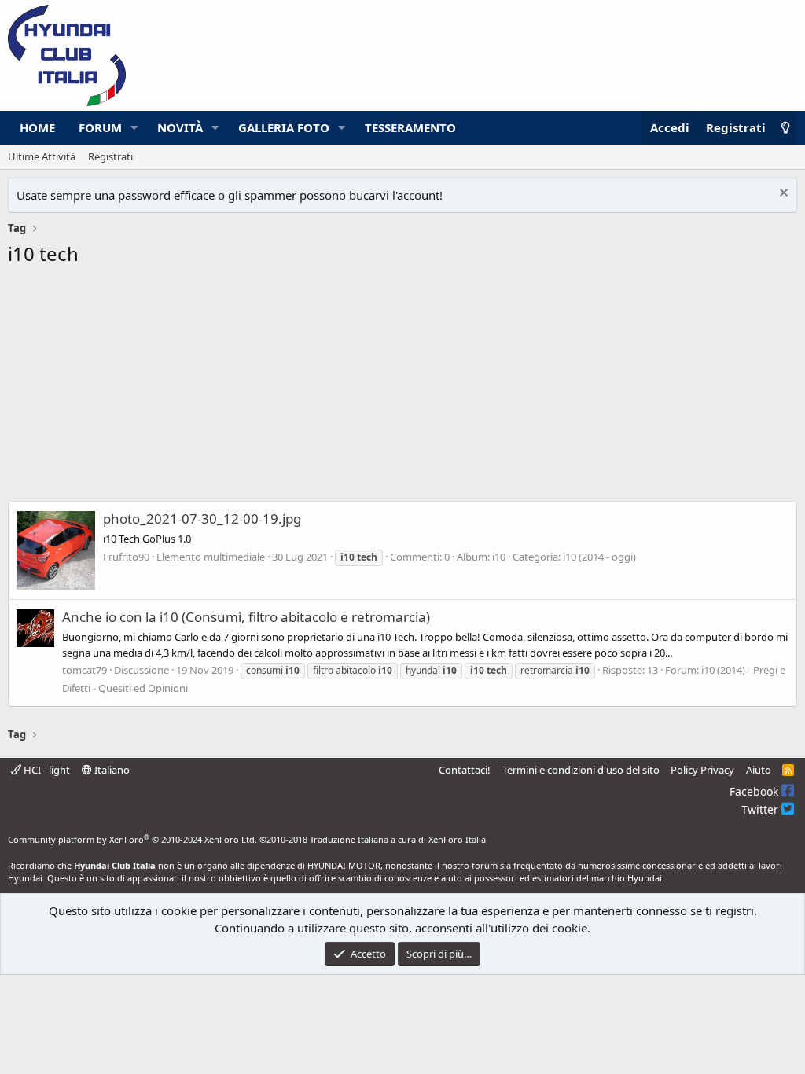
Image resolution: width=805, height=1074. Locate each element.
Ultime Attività (41, 156)
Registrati (110, 156)
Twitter (761, 809)
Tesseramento (410, 127)
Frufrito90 (126, 557)
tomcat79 (84, 670)
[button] (134, 128)
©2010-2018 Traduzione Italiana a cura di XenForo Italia (372, 839)
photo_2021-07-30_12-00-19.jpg (202, 518)
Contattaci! (465, 770)
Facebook (755, 791)
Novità (180, 127)
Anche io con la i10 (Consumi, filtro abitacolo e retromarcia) (246, 617)
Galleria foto (283, 127)
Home (37, 127)
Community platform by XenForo (132, 839)
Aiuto (758, 770)
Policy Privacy (702, 770)
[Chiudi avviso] (781, 194)
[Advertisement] (402, 388)
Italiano (111, 770)
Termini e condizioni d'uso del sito (581, 770)
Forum (100, 127)
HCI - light (45, 770)
